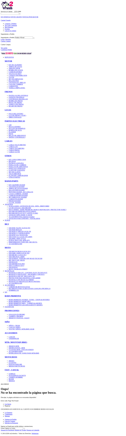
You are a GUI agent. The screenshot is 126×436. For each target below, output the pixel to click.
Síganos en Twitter (20, 430)
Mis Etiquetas (9, 27)
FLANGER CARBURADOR (18, 175)
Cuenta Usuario (6, 20)
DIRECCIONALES (15, 117)
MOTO (8, 248)
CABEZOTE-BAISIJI (16, 199)
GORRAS (12, 374)
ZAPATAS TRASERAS (16, 97)
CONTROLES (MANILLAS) (18, 99)
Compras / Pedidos (10, 23)
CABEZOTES (13, 86)
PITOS (11, 134)
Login (3, 39)
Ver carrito (4, 48)
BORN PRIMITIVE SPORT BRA (20, 301)
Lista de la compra (10, 31)
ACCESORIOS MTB (16, 351)
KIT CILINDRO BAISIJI (17, 185)
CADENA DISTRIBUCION (18, 75)
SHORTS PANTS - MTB (17, 348)
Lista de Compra (10, 421)
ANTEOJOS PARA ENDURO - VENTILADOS (24, 218)
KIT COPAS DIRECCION (17, 159)
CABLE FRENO (14, 150)
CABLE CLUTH (14, 152)
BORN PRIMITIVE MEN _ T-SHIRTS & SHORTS (25, 303)
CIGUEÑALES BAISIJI (16, 186)
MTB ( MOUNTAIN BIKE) (16, 342)
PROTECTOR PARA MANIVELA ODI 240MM (24, 278)
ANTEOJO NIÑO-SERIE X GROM (20, 215)
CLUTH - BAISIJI (15, 202)
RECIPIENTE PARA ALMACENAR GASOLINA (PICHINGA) (29, 288)
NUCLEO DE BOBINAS (17, 128)
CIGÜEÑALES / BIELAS (17, 82)
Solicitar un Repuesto (11, 423)
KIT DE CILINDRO (15, 65)
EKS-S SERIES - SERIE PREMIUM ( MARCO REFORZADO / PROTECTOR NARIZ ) (37, 209)
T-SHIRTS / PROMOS (16, 316)
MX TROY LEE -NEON (17, 260)
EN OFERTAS (5, 17)
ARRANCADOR (14, 68)
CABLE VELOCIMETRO (17, 145)
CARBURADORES (15, 72)
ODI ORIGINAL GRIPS (17, 257)
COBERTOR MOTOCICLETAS (19, 287)
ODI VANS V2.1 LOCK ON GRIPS (20, 237)
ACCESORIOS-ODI (15, 244)
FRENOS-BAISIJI (15, 201)
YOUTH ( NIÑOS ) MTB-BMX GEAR (21, 329)
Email (2, 428)
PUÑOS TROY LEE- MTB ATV (19, 240)
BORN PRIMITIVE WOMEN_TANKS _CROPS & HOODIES (29, 300)
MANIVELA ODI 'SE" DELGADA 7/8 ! (22, 276)
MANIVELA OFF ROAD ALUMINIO (21, 280)
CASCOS (12, 337)
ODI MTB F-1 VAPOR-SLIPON (19, 233)
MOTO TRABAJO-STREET (18, 269)
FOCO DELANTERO (16, 114)
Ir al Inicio (8, 404)
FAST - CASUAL (12, 370)
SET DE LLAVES (14, 172)
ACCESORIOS (11, 333)
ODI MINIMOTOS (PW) (17, 264)
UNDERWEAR (14, 338)
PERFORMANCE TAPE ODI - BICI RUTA (23, 242)
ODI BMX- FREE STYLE (17, 238)
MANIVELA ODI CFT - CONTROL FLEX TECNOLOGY (28, 272)
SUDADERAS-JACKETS (17, 375)
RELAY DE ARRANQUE (17, 135)
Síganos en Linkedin (32, 430)
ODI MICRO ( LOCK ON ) (17, 255)
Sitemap (7, 416)
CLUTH (11, 77)
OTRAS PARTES (14, 177)
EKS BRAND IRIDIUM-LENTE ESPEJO (22, 211)
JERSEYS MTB (14, 346)
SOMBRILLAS (14, 290)
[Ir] (24, 428)
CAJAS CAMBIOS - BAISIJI (18, 194)
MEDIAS (12, 381)
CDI (10, 125)
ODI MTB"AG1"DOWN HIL (18, 235)
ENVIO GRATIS (16, 17)
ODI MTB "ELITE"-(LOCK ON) (19, 228)
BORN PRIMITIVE (13, 296)
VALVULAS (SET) (15, 74)
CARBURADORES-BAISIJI (18, 195)
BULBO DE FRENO (15, 106)
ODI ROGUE (13, 262)
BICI (7, 224)
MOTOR (8, 61)
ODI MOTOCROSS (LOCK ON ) (20, 251)
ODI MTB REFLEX (15, 230)
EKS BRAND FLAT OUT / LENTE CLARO (23, 213)
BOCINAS (12, 161)
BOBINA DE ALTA (15, 130)
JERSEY (11, 361)
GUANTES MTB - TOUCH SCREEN (21, 349)
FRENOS (9, 92)
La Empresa (8, 412)
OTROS (8, 156)
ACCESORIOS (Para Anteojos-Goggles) (21, 217)
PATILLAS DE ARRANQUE (18, 167)
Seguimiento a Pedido (7, 37)
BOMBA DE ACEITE (16, 70)
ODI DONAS (13, 267)
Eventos (7, 29)
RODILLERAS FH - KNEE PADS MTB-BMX (24, 353)
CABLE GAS (13, 146)
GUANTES (12, 362)
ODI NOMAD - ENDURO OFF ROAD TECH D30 (25, 258)
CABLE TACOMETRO (16, 148)
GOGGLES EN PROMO (17, 314)
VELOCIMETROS (15, 174)
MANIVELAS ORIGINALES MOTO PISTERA (24, 281)
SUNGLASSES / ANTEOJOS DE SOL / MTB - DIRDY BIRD (29, 206)
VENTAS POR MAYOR (30, 17)
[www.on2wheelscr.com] (7, 10)
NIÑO (7, 322)
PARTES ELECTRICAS (15, 121)
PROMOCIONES (12, 311)
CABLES (8, 141)
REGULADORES (15, 127)
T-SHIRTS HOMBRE (16, 377)
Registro (8, 39)
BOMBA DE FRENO (16, 101)
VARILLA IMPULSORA (17, 88)
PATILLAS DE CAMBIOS (17, 165)
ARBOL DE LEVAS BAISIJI (18, 188)
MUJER (11, 379)
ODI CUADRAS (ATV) (16, 265)
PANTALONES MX (15, 364)
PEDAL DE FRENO (15, 102)
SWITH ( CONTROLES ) (17, 137)
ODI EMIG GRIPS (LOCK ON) (19, 253)
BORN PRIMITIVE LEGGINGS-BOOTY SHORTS (26, 305)
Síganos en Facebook (7, 430)
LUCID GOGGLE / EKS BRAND (20, 208)
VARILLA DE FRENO (16, 104)
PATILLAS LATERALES (17, 168)
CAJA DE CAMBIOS (16, 84)
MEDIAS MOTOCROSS (17, 366)
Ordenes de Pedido (11, 419)
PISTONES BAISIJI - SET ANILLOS (21, 192)
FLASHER (12, 132)
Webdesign (35, 433)
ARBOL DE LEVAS (15, 66)
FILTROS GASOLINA (16, 163)
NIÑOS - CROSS (14, 325)
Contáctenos (8, 414)
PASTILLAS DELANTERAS (18, 95)
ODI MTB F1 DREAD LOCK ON (20, 231)
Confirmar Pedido (6, 50)
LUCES (8, 110)
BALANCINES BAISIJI (17, 190)
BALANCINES (14, 81)
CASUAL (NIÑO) (14, 327)
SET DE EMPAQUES (16, 79)
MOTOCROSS (11, 357)
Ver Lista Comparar (11, 25)
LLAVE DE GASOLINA (17, 170)
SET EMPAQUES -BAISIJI (18, 197)
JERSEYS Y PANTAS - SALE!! (19, 318)
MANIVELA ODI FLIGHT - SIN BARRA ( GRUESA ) (27, 274)
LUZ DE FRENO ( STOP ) (17, 115)
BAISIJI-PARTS (11, 181)
